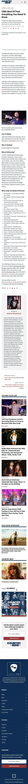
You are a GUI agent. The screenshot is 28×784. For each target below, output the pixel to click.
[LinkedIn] (16, 28)
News (12, 8)
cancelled (4, 89)
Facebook (9, 282)
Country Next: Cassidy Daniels (10, 582)
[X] (11, 28)
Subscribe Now (14, 638)
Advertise (7, 779)
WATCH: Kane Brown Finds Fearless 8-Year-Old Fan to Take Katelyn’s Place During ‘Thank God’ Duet (13, 512)
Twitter (14, 282)
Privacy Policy (13, 779)
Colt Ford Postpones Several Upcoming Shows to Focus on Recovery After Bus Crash (12, 421)
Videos (7, 507)
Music (8, 8)
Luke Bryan (4, 8)
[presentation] (14, 407)
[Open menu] (25, 2)
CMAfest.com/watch (17, 141)
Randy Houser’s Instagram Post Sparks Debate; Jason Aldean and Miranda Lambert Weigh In (13, 386)
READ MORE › (5, 426)
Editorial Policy (20, 779)
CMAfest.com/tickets (9, 274)
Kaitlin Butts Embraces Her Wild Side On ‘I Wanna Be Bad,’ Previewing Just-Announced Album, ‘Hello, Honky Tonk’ (13, 452)
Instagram (22, 282)
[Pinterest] (13, 28)
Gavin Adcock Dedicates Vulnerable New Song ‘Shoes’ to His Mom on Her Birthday (13, 482)
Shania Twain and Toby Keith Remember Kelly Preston (14, 378)
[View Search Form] (22, 2)
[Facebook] (9, 28)
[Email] (18, 28)
